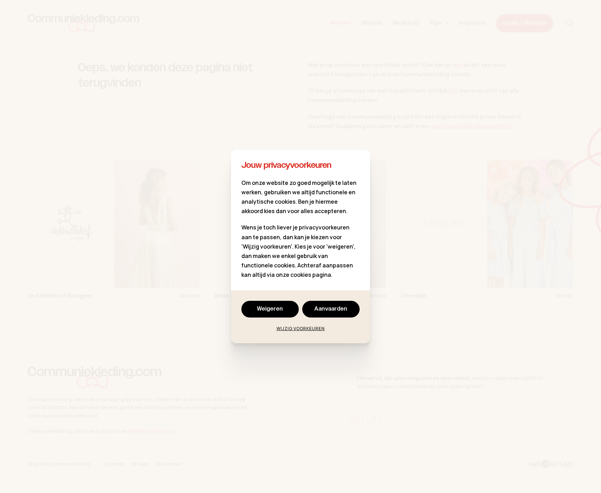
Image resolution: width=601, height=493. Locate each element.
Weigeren (270, 309)
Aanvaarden (330, 309)
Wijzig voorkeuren (301, 328)
